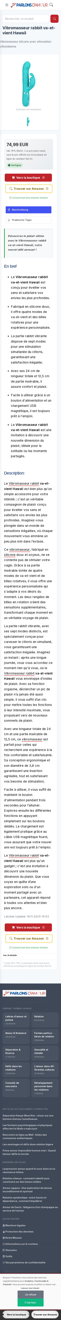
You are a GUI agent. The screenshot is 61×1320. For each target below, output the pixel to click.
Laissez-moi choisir (30, 1288)
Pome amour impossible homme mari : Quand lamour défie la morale (29, 1152)
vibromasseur (19, 549)
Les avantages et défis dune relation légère (28, 1144)
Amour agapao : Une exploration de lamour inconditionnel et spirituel (27, 1190)
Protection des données (19, 1231)
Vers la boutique (28, 177)
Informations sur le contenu (21, 1244)
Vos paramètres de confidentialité (25, 1262)
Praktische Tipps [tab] (22, 220)
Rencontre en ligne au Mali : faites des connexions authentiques (25, 1136)
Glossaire (11, 1250)
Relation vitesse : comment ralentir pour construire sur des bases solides (26, 1180)
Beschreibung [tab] (20, 209)
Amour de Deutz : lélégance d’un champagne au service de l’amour (30, 1209)
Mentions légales (15, 1225)
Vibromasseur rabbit (24, 483)
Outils (8, 1256)
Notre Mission (13, 1237)
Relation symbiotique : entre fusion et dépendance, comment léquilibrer (24, 1199)
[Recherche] (54, 19)
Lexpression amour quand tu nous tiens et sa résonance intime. (29, 1170)
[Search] (51, 5)
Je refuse (30, 1294)
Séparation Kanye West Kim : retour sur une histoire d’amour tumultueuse (28, 1117)
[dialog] (30, 1291)
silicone (9, 555)
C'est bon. (30, 1302)
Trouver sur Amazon (29, 188)
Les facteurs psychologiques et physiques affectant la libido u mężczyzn (27, 1127)
